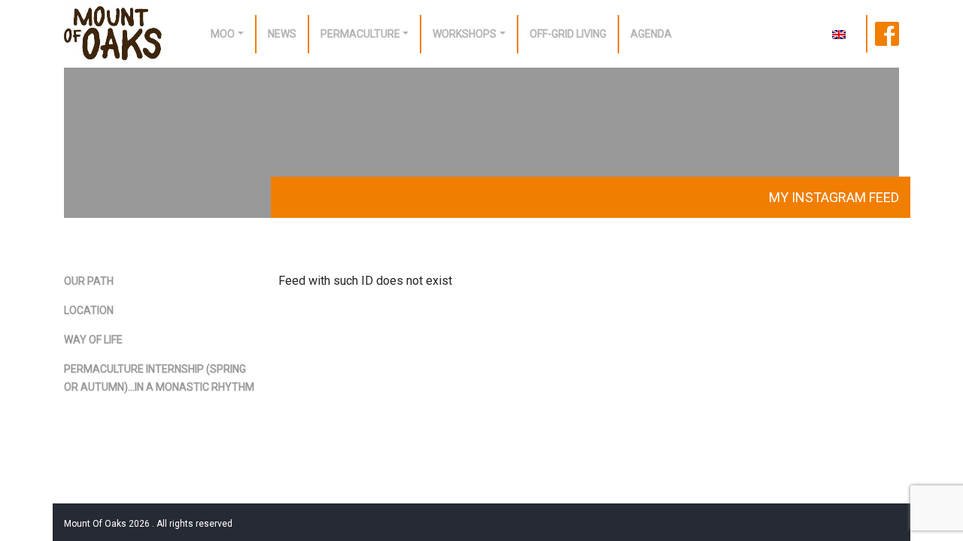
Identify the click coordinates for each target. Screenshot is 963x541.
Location (89, 310)
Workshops (465, 34)
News (282, 34)
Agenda (651, 34)
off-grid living (568, 34)
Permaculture (360, 34)
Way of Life (93, 340)
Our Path (89, 281)
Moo (223, 34)
